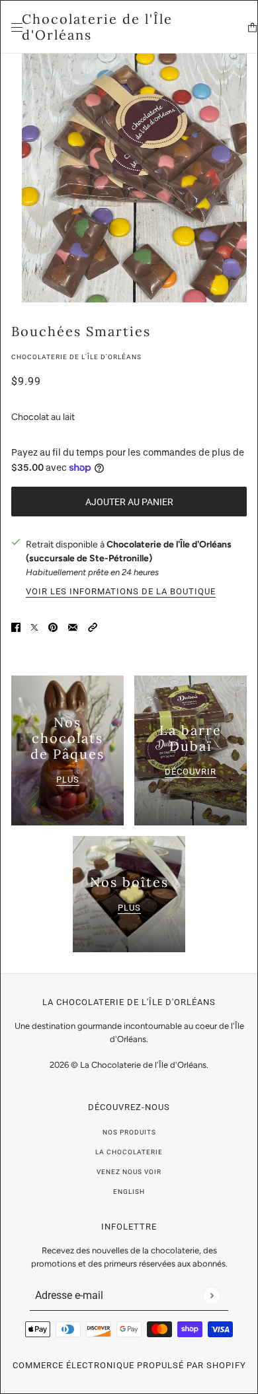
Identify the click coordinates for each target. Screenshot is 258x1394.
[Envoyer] (211, 1295)
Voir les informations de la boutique (121, 591)
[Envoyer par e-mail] (73, 626)
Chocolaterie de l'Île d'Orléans (76, 357)
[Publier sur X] (34, 626)
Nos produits (129, 1132)
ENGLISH (129, 1191)
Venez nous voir (129, 1171)
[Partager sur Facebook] (16, 626)
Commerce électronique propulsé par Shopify (129, 1365)
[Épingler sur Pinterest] (53, 626)
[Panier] (252, 27)
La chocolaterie (129, 1152)
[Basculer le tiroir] (16, 27)
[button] (93, 626)
